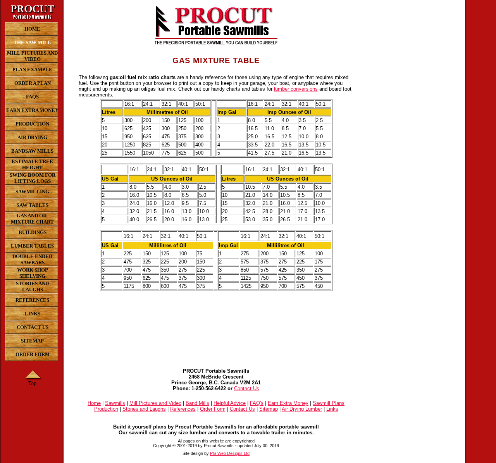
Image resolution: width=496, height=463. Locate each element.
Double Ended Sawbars (32, 259)
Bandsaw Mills (32, 151)
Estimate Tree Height (32, 164)
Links (32, 314)
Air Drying (32, 137)
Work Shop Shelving (32, 273)
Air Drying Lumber (302, 409)
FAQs (32, 97)
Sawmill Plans (328, 403)
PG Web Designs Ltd (230, 453)
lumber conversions (296, 89)
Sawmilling (32, 191)
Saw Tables (32, 205)
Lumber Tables (32, 246)
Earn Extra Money (32, 110)
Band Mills (197, 403)
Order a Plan (32, 83)
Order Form (33, 354)
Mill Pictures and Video (32, 56)
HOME (32, 29)
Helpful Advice (230, 403)
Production (32, 124)
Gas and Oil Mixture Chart (32, 219)
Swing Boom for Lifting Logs (32, 178)
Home (94, 403)
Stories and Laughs (32, 287)
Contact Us (32, 327)
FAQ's (257, 403)
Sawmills (115, 403)
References (32, 300)
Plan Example (32, 69)
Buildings (32, 232)
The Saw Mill (32, 42)
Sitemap (32, 341)
